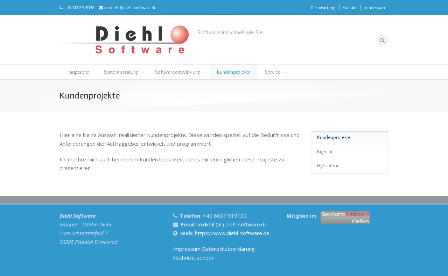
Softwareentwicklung (177, 72)
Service (273, 72)
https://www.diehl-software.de (232, 233)
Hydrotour (328, 166)
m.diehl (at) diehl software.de (232, 224)
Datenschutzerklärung (228, 248)
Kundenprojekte (234, 72)
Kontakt (349, 7)
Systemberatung (121, 72)
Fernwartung (323, 7)
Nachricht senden (194, 257)
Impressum (374, 7)
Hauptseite (78, 72)
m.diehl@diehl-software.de (129, 7)
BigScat (324, 152)
